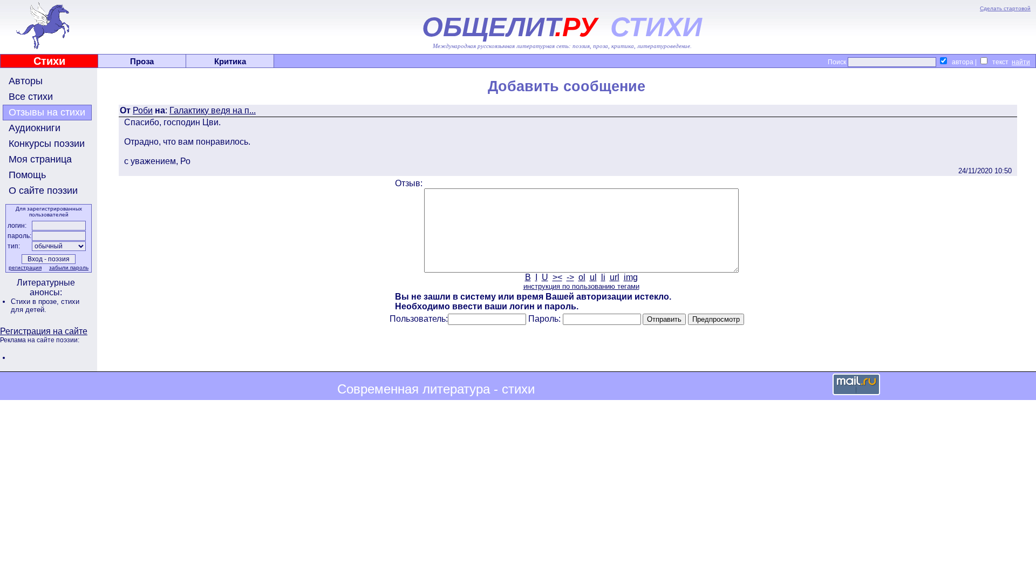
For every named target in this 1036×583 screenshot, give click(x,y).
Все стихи (31, 96)
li (603, 277)
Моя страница (40, 159)
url (614, 277)
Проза (142, 61)
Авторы (26, 81)
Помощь (27, 175)
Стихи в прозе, (36, 301)
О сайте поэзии (43, 190)
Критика (230, 61)
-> (570, 277)
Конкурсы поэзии (47, 143)
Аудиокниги (34, 128)
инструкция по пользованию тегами (581, 286)
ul (593, 277)
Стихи (49, 61)
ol (581, 277)
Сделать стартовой (1005, 8)
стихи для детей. (45, 305)
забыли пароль (68, 267)
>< (557, 277)
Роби (143, 110)
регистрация (25, 267)
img (631, 277)
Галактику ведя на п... (212, 110)
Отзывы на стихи (47, 112)
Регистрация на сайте (43, 331)
